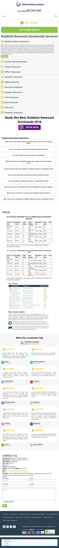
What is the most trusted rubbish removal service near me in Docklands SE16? (28, 142)
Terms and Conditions (8, 517)
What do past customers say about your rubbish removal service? (28, 193)
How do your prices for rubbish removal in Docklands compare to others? (28, 187)
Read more (4, 56)
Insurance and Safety (24, 514)
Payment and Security (48, 517)
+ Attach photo (8, 502)
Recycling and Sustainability (38, 514)
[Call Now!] (34, 11)
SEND (5, 506)
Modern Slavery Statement (9, 520)
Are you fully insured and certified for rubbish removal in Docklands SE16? (28, 169)
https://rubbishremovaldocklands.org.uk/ (16, 472)
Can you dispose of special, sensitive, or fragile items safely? (28, 181)
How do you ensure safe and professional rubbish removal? (28, 149)
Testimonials (8, 542)
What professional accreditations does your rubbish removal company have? (28, 162)
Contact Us (8, 545)
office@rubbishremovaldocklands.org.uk (17, 470)
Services (7, 540)
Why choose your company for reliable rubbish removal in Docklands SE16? (29, 199)
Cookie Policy (27, 517)
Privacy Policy (18, 517)
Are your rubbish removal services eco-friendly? (28, 155)
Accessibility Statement (52, 514)
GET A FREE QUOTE (30, 29)
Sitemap (4, 477)
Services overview (13, 514)
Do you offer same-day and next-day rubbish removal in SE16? (28, 175)
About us (5, 514)
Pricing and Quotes (36, 517)
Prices (6, 543)
